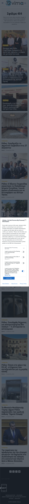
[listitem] (14, 248)
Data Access (14, 283)
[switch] (23, 252)
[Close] (26, 220)
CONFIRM (9, 278)
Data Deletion (5, 283)
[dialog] (14, 252)
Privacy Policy (23, 283)
